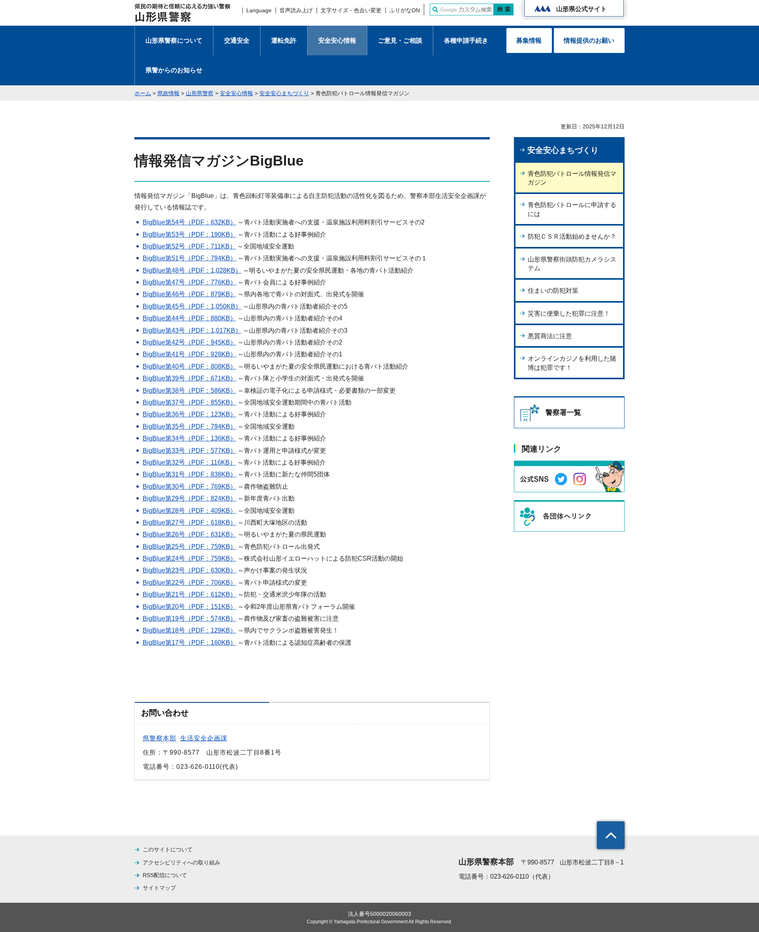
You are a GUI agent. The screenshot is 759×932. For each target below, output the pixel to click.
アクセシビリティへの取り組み (181, 862)
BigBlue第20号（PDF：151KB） (189, 606)
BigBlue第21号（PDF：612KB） (189, 594)
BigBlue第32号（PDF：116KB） (189, 462)
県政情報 (168, 93)
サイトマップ (159, 888)
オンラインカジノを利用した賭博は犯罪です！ (572, 363)
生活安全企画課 (203, 738)
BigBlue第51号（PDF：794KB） (189, 258)
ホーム (142, 93)
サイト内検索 (435, 9)
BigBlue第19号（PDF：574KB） (189, 618)
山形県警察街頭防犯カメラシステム (572, 263)
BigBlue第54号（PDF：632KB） (189, 222)
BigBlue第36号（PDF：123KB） (189, 414)
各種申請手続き (466, 40)
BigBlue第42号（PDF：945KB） (189, 342)
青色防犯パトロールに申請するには (572, 209)
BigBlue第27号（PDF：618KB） (189, 522)
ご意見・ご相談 (400, 40)
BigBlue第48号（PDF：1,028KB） (192, 270)
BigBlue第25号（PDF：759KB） (189, 546)
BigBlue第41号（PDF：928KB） (189, 354)
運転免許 (283, 40)
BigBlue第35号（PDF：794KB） (189, 426)
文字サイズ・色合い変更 (351, 10)
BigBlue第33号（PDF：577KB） (189, 450)
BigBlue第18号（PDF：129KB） (189, 630)
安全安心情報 (337, 40)
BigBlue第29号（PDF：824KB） (189, 498)
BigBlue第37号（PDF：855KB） (189, 402)
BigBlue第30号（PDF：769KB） (189, 486)
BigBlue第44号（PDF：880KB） (189, 318)
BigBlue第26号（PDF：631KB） (189, 534)
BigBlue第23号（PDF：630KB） (189, 570)
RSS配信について (165, 875)
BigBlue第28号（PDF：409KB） (189, 510)
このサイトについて (168, 849)
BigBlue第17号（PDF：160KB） (189, 642)
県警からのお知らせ (173, 70)
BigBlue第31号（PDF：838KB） (189, 474)
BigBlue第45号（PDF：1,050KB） (192, 306)
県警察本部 (159, 738)
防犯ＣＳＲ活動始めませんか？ (572, 236)
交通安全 (236, 40)
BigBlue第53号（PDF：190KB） (189, 234)
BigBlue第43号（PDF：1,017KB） (192, 330)
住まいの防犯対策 (553, 290)
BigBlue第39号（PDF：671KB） (189, 378)
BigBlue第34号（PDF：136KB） (189, 438)
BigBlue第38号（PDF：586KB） (189, 390)
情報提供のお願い (589, 40)
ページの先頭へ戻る (611, 835)
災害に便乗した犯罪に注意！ (569, 313)
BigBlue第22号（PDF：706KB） (189, 582)
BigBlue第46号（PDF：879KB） (189, 294)
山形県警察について (173, 40)
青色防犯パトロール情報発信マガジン (572, 178)
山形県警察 (199, 93)
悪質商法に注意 (550, 336)
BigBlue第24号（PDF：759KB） (189, 558)
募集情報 (529, 40)
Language (259, 10)
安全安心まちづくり (284, 93)
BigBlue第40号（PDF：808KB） (189, 366)
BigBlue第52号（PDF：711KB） (189, 246)
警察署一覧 (563, 412)
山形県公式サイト (581, 9)
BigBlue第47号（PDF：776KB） (189, 282)
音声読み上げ (296, 10)
